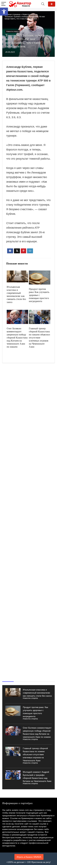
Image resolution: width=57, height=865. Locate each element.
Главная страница (12, 14)
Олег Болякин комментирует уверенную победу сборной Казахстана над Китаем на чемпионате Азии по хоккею (17, 337)
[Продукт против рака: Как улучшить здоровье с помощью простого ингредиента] (39, 272)
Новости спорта (29, 14)
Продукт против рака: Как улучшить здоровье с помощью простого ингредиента (39, 295)
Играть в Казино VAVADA (29, 857)
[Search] (43, 4)
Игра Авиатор (51, 4)
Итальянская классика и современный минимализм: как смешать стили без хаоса (37, 692)
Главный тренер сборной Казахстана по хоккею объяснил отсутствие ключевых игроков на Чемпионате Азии (39, 337)
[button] (4, 12)
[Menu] (3, 4)
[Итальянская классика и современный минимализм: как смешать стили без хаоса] (17, 272)
